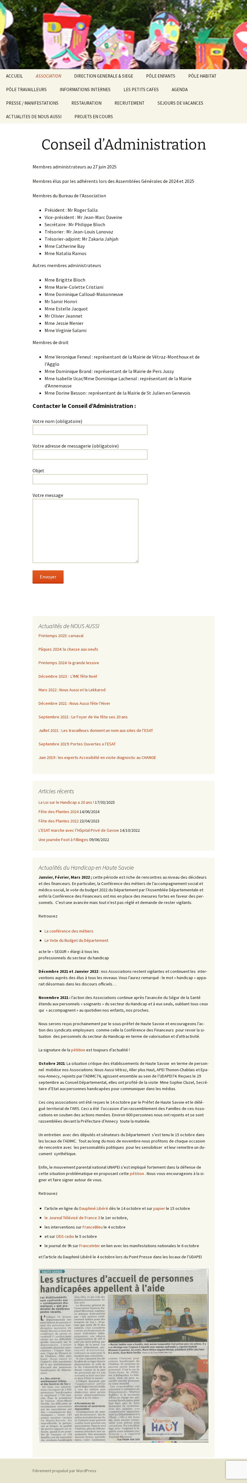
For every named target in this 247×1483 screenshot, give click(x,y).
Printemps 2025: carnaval (61, 635)
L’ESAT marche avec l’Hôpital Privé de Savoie (79, 830)
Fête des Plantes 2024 (59, 811)
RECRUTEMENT (129, 103)
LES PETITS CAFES (141, 89)
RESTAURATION (86, 103)
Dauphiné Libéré (93, 1208)
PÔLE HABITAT (202, 76)
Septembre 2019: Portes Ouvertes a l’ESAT (77, 744)
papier (159, 1208)
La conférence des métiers (69, 931)
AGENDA (180, 89)
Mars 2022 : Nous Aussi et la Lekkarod (72, 689)
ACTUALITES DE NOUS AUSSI (33, 116)
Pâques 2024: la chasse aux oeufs (68, 649)
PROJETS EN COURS (93, 116)
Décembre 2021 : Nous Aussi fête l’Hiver (74, 703)
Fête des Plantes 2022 (59, 821)
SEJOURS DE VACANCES (180, 103)
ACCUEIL (14, 76)
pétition (78, 1050)
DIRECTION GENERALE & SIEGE (103, 76)
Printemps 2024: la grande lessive (69, 662)
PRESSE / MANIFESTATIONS (32, 103)
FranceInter (89, 1245)
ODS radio (65, 1236)
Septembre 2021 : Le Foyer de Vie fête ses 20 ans (83, 717)
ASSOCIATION (48, 76)
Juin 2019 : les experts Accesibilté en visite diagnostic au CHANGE (97, 757)
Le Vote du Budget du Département (76, 940)
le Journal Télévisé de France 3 (72, 1217)
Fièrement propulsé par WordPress (64, 1470)
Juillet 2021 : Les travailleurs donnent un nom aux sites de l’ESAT (96, 730)
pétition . (138, 1173)
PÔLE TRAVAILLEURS (26, 89)
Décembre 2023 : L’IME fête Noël (68, 676)
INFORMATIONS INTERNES (85, 89)
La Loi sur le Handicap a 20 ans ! (66, 802)
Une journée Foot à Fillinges (63, 839)
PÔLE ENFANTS (160, 76)
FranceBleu (93, 1227)
